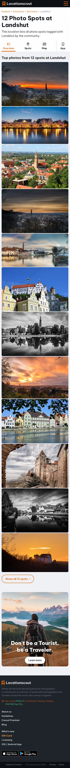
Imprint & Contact (14, 764)
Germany (32, 11)
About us (6, 711)
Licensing (7, 739)
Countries (18, 11)
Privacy (52, 764)
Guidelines (7, 716)
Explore (6, 11)
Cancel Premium (11, 720)
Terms (61, 764)
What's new (8, 731)
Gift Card (7, 735)
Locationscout (17, 3)
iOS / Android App (12, 744)
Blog (4, 724)
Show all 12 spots (16, 578)
